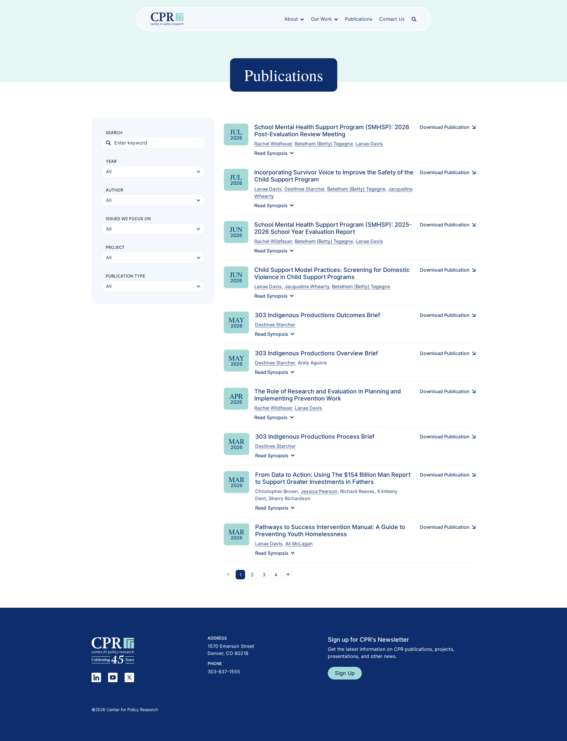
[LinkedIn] (96, 677)
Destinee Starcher (304, 189)
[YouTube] (113, 677)
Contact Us (392, 19)
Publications (358, 19)
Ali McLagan (299, 544)
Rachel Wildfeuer (273, 144)
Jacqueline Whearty (306, 286)
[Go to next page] (287, 574)
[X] (129, 677)
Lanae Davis (369, 144)
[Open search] (414, 19)
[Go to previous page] (228, 574)
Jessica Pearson (319, 491)
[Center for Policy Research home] (167, 19)
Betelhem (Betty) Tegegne (324, 144)
